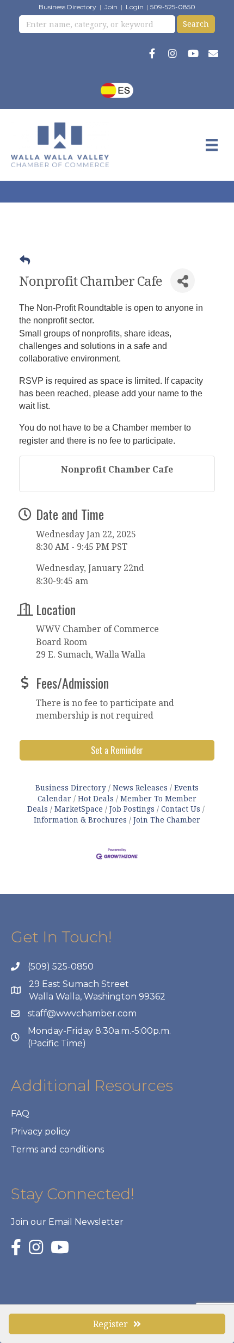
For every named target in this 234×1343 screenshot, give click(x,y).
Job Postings (132, 809)
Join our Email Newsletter (67, 1222)
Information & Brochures (80, 819)
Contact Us (180, 809)
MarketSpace (78, 809)
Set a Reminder (117, 750)
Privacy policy (40, 1131)
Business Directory (67, 7)
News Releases (140, 787)
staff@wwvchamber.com (82, 1013)
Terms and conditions (57, 1149)
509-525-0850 (172, 7)
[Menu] (211, 144)
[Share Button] (182, 280)
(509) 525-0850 (61, 966)
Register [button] (110, 1324)
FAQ (20, 1113)
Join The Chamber (166, 819)
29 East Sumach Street (79, 984)
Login (135, 7)
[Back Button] (25, 260)
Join (111, 7)
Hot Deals (96, 798)
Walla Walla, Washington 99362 (97, 996)
